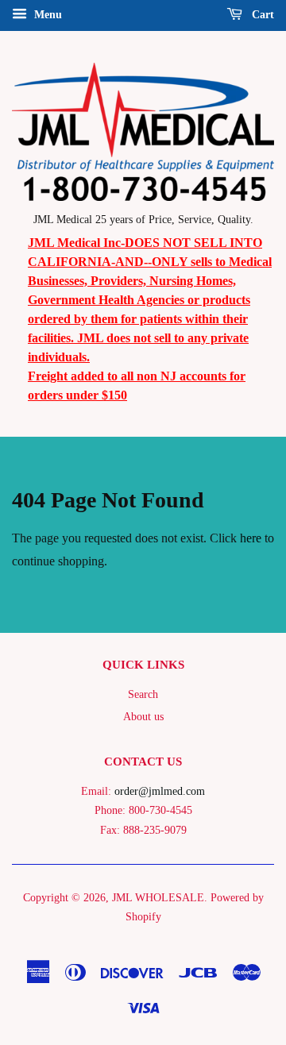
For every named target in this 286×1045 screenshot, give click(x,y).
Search (143, 694)
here (250, 538)
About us (143, 717)
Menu (46, 15)
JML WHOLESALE (158, 898)
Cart (261, 15)
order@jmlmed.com (159, 791)
